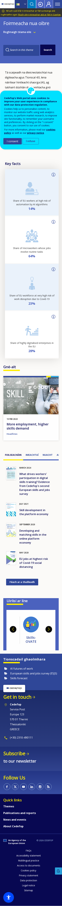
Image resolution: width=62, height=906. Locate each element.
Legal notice (28, 885)
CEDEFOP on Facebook (7, 786)
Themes (8, 806)
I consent (12, 141)
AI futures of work (21, 668)
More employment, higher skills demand (28, 426)
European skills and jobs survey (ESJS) (33, 673)
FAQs (28, 850)
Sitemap (28, 890)
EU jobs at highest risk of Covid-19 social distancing (33, 563)
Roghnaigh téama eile (17, 32)
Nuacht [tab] (48, 454)
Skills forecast (18, 678)
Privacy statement (28, 875)
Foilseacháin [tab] (13, 454)
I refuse (30, 141)
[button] (8, 897)
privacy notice (35, 132)
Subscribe (14, 753)
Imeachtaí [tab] (32, 454)
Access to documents (28, 865)
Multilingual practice (28, 860)
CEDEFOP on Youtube (23, 786)
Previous (13, 629)
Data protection (28, 880)
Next (48, 629)
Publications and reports (19, 813)
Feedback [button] (58, 871)
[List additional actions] (24, 4)
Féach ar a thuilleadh (22, 582)
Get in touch (17, 696)
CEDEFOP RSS (48, 786)
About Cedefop (13, 826)
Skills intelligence (37, 639)
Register (49, 4)
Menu (57, 4)
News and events (14, 819)
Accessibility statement (28, 855)
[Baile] (8, 4)
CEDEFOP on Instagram (40, 786)
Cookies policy (28, 870)
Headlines (12, 433)
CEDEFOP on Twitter (15, 786)
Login (40, 4)
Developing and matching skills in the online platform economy (32, 536)
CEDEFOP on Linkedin (31, 786)
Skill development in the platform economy (33, 512)
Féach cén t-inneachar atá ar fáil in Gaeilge (39, 14)
